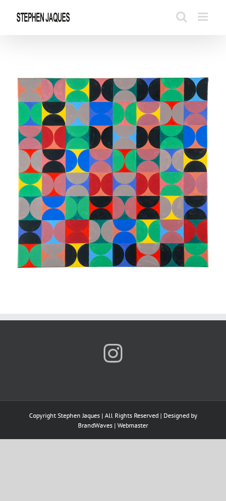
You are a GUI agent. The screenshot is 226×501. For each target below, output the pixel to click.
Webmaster (132, 425)
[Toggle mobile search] (181, 16)
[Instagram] (113, 353)
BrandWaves (95, 425)
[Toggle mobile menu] (204, 16)
